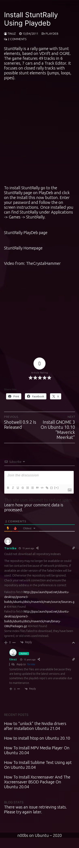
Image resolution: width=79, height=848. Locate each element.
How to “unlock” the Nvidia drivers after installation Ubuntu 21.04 (35, 726)
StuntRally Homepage (23, 248)
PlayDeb (51, 33)
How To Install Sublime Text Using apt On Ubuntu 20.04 (38, 765)
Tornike (10, 548)
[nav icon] (67, 5)
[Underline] (17, 487)
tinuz (11, 33)
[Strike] (22, 487)
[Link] (46, 487)
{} (51, 487)
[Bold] (7, 487)
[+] (56, 487)
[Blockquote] (37, 487)
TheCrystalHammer (43, 263)
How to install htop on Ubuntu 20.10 (37, 738)
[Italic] (12, 487)
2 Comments (17, 39)
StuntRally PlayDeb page (25, 232)
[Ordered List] (27, 487)
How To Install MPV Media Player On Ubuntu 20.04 (36, 750)
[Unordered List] (32, 487)
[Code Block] (42, 487)
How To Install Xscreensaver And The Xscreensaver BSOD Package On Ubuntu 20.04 (37, 782)
